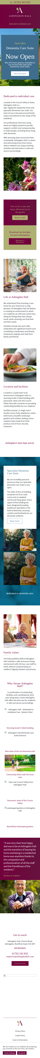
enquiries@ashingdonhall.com (20, 956)
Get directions (20, 947)
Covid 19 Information (20, 1040)
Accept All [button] (21, 1053)
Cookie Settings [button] (9, 1053)
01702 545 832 (20, 953)
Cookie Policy (20, 1035)
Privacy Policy (20, 1031)
